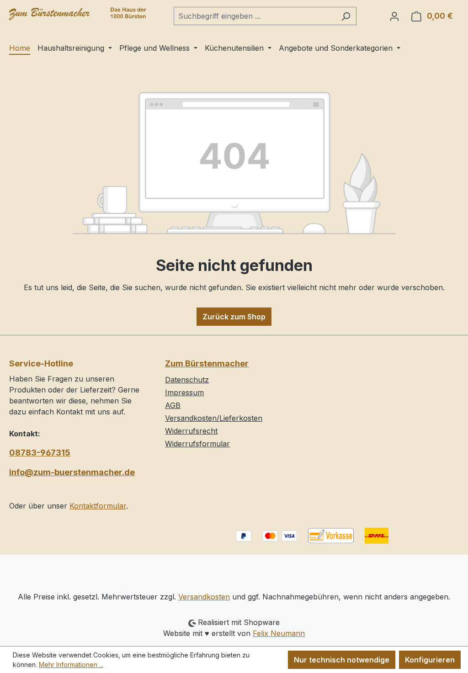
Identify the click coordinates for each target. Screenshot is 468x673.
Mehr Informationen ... (71, 664)
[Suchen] (345, 16)
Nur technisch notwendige (341, 659)
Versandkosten (204, 596)
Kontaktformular (97, 505)
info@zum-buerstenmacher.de (72, 472)
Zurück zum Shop (234, 316)
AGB (173, 405)
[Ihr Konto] (394, 16)
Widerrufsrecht (191, 430)
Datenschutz (187, 379)
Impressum (184, 392)
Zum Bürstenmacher (207, 363)
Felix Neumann (279, 633)
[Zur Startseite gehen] (77, 14)
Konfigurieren (430, 659)
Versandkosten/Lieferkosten (213, 418)
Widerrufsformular (197, 443)
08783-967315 (39, 452)
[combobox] (254, 16)
